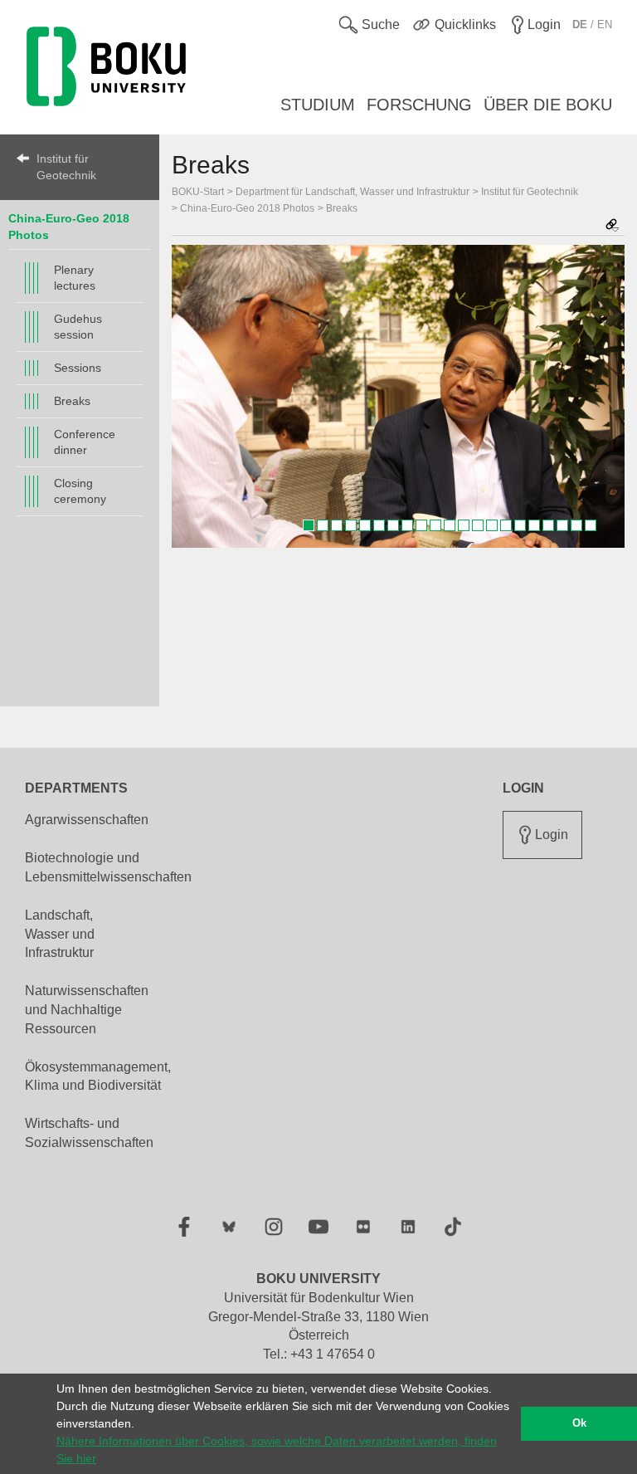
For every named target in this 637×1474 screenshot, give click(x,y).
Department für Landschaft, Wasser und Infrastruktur (352, 192)
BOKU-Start (198, 192)
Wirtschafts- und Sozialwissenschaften (89, 1132)
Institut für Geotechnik (66, 167)
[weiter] (604, 396)
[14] (492, 525)
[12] (464, 525)
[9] (421, 525)
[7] (393, 525)
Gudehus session (78, 326)
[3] (337, 525)
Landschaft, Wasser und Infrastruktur (60, 934)
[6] (379, 525)
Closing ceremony (80, 490)
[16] (520, 525)
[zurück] (192, 396)
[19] (562, 525)
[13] (478, 525)
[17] (534, 525)
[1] (309, 525)
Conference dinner (84, 441)
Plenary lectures (74, 277)
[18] (548, 525)
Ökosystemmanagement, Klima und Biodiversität (98, 1076)
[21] (591, 525)
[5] (365, 525)
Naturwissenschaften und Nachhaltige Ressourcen (86, 1009)
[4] (351, 525)
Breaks (72, 401)
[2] (323, 525)
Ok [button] (579, 1423)
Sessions (77, 367)
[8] (407, 525)
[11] (450, 525)
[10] (435, 525)
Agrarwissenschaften (86, 820)
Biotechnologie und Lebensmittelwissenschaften (108, 867)
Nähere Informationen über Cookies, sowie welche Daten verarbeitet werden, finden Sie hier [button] (276, 1449)
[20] (576, 525)
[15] (506, 525)
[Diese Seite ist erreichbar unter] (612, 226)
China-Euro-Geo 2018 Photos (247, 208)
